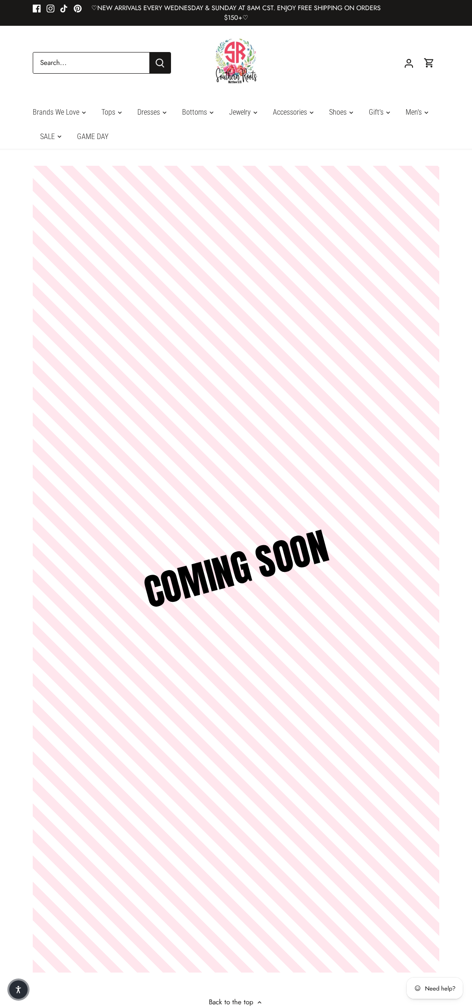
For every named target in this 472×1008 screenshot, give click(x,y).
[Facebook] (37, 8)
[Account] (409, 63)
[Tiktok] (64, 8)
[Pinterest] (78, 8)
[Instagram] (50, 8)
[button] (18, 990)
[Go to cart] (429, 63)
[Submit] (160, 62)
